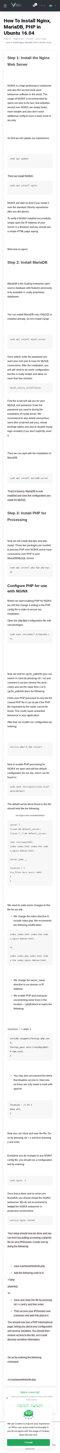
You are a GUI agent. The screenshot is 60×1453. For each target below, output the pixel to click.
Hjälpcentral (18, 39)
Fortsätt (28, 1442)
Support (7, 39)
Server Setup (40, 39)
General (29, 39)
